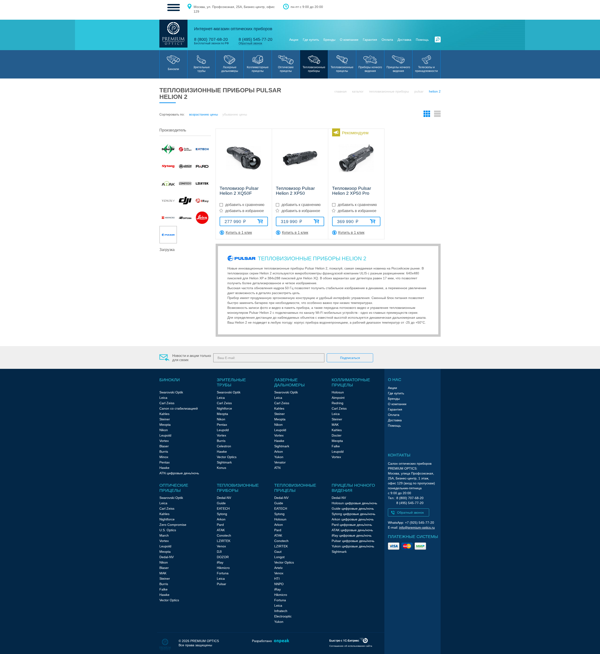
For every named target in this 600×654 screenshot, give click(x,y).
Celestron (224, 446)
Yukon (278, 457)
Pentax (164, 462)
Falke (336, 446)
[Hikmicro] (168, 217)
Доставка (404, 39)
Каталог (358, 91)
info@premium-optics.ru (417, 527)
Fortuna (223, 573)
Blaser (164, 446)
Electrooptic (283, 616)
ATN (277, 468)
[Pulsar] (168, 234)
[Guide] (185, 149)
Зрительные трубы (231, 382)
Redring (337, 403)
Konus (221, 468)
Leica (163, 398)
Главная (340, 91)
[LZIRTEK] (202, 183)
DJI (219, 551)
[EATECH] (202, 149)
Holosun (338, 392)
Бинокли (169, 379)
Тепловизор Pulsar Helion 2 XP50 (295, 191)
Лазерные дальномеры (289, 382)
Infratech (280, 611)
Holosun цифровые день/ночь (354, 503)
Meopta (165, 424)
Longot (279, 557)
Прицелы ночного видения (353, 488)
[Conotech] (185, 183)
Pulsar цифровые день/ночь (353, 541)
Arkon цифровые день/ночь (353, 519)
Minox (163, 457)
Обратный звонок (250, 43)
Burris (163, 451)
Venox (221, 546)
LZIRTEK (223, 541)
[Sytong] (168, 166)
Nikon (163, 430)
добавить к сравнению (244, 205)
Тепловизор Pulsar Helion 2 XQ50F (239, 191)
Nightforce (224, 408)
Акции (293, 39)
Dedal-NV (166, 557)
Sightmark (224, 462)
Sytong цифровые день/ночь (353, 514)
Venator (280, 462)
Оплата (387, 39)
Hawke (164, 468)
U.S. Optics (167, 530)
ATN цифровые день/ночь (179, 473)
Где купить (311, 39)
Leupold (165, 435)
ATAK (221, 530)
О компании (349, 39)
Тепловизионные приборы (389, 91)
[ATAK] (168, 183)
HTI (277, 578)
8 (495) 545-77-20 (255, 39)
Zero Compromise (172, 525)
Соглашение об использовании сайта (350, 646)
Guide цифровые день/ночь (353, 508)
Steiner (164, 419)
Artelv (278, 568)
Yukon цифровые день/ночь (353, 546)
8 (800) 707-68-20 (211, 39)
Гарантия (370, 39)
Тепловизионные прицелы (295, 488)
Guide (221, 503)
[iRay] (202, 200)
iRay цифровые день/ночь (351, 535)
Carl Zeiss (166, 403)
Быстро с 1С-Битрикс (344, 640)
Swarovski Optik (171, 392)
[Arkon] (185, 166)
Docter (336, 435)
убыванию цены (234, 114)
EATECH (223, 508)
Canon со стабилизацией (178, 408)
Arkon (278, 451)
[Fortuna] (185, 217)
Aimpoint (338, 398)
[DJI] (185, 200)
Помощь (422, 39)
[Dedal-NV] (168, 149)
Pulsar (419, 91)
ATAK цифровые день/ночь (352, 530)
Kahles (164, 414)
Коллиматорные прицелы (351, 382)
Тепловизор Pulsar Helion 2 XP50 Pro (351, 191)
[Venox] (168, 200)
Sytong (222, 514)
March (164, 535)
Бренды (329, 39)
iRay (220, 562)
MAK (335, 424)
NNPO (279, 584)
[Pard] (202, 166)
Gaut (277, 551)
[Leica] (202, 217)
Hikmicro (223, 568)
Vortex (164, 441)
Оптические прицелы (173, 488)
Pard (220, 525)
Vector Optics (226, 457)
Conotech (224, 535)
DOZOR (223, 557)
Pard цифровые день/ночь (352, 525)
